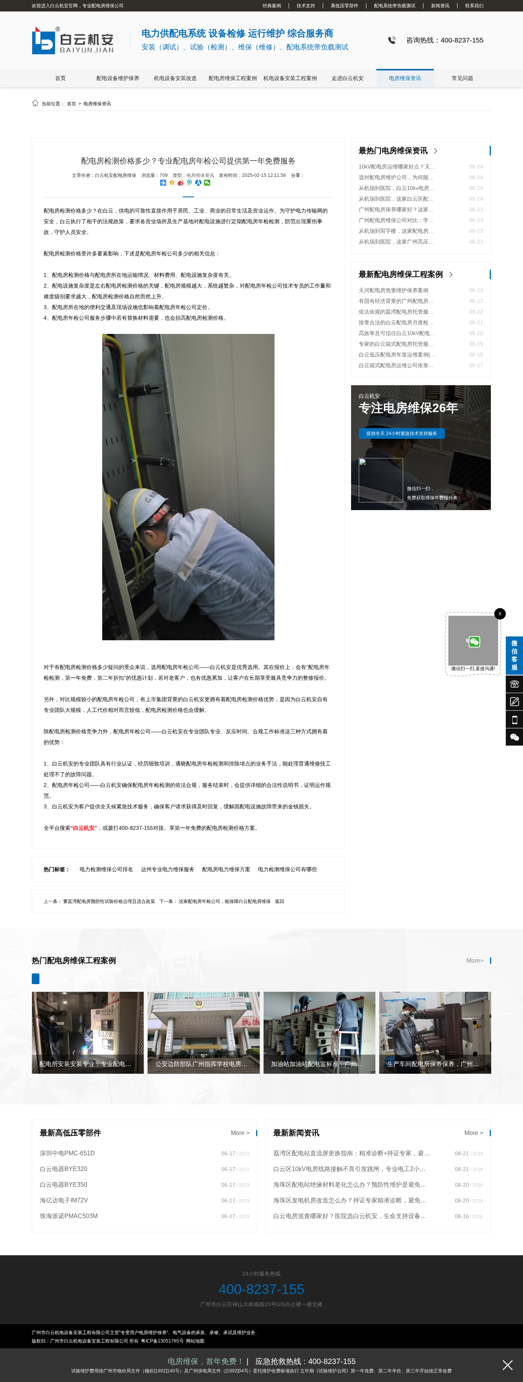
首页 (60, 78)
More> (475, 960)
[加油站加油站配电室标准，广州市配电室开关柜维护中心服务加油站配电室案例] (204, 1072)
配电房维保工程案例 (233, 78)
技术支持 (306, 5)
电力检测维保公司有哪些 (287, 869)
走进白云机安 (348, 78)
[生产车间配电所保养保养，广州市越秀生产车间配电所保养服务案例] (319, 1072)
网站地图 (195, 1341)
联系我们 (474, 5)
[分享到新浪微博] (181, 183)
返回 (279, 901)
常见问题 (462, 78)
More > (240, 1133)
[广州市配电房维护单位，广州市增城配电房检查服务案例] (435, 1072)
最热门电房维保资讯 (393, 150)
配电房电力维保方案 (226, 869)
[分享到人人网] (198, 183)
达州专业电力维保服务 (167, 869)
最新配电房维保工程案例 (401, 274)
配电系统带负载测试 (394, 5)
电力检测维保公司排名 (106, 869)
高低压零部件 (344, 5)
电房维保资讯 (405, 78)
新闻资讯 (440, 5)
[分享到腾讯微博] (189, 183)
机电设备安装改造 (175, 78)
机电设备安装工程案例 (290, 78)
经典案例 (272, 5)
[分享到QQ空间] (172, 183)
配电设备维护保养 (117, 78)
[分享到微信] (207, 183)
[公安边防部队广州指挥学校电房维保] (88, 1072)
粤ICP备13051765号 (162, 1341)
